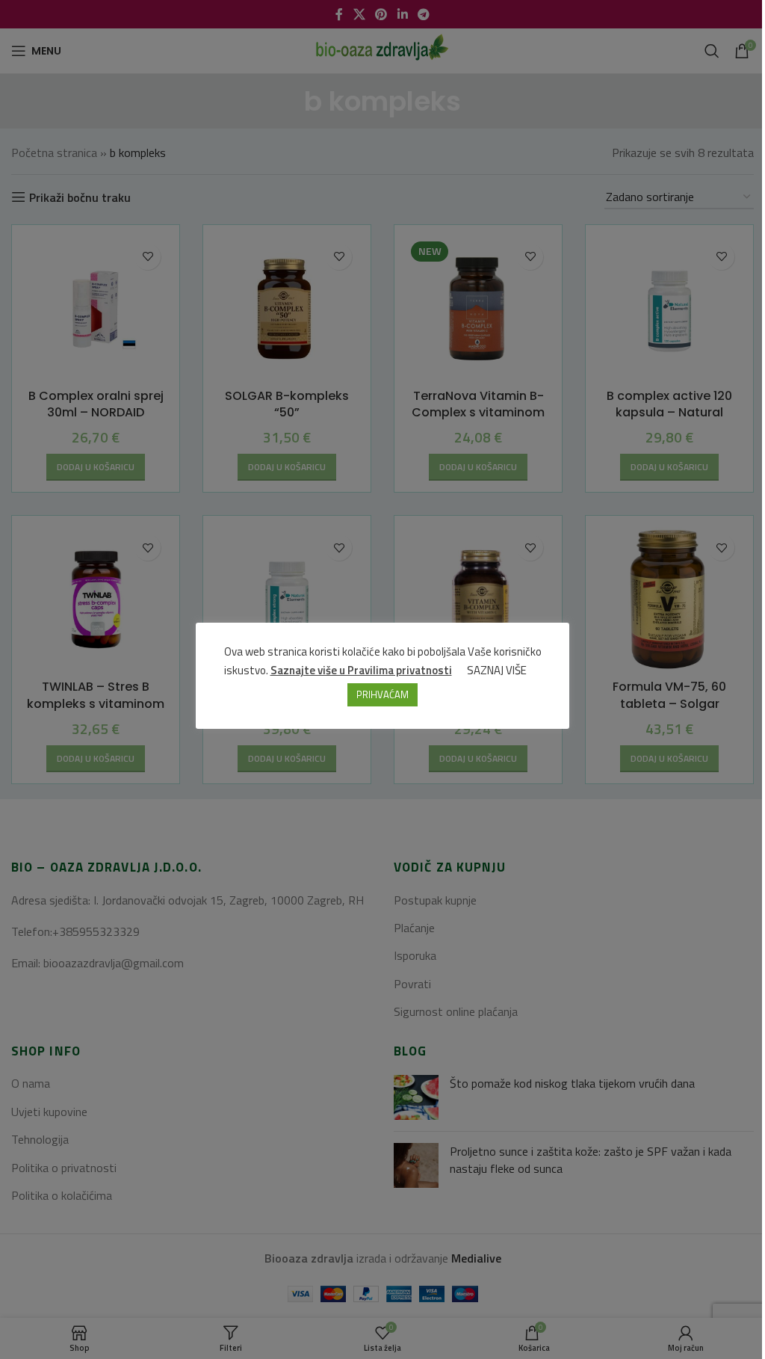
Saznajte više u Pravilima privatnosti (361, 670)
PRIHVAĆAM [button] (382, 694)
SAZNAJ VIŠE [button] (497, 670)
